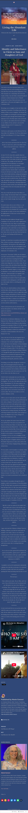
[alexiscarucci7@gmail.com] (14, 2)
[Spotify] (18, 800)
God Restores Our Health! (8, 733)
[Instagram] (8, 800)
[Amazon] (5, 800)
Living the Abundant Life (14, 29)
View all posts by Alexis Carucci (9, 714)
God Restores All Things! (7, 728)
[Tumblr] (21, 800)
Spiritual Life (6, 719)
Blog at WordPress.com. (14, 809)
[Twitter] (11, 800)
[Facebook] (15, 800)
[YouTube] (2, 800)
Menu (14, 39)
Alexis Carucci (19, 45)
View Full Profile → (5, 788)
